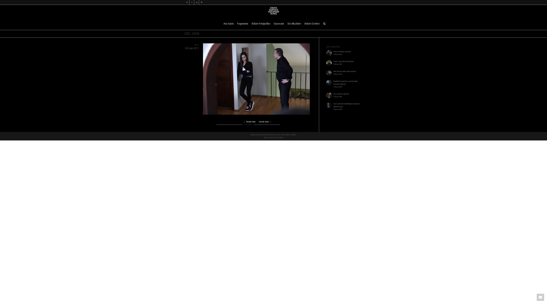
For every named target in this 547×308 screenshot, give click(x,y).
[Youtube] (196, 2)
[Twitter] (187, 2)
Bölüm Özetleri (312, 23)
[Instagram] (201, 2)
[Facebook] (191, 2)
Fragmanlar (242, 23)
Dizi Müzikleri (294, 23)
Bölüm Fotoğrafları (261, 23)
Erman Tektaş (278, 137)
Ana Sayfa (229, 23)
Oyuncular (279, 23)
